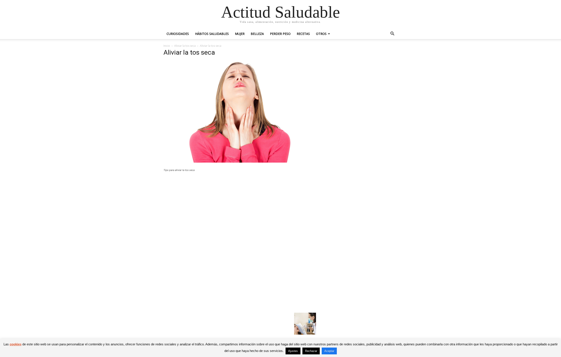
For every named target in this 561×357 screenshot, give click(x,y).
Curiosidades (178, 34)
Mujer (240, 34)
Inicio (166, 46)
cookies (15, 344)
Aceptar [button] (329, 351)
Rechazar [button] (311, 351)
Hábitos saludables (212, 34)
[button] (392, 34)
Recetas (303, 34)
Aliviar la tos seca (185, 46)
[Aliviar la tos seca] (239, 161)
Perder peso (280, 34)
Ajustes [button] (293, 351)
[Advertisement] (239, 207)
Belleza (257, 34)
